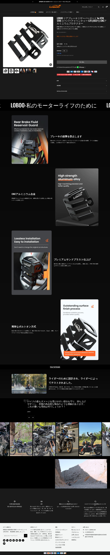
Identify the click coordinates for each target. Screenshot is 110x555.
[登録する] (25, 535)
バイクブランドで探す (66, 12)
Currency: (59, 50)
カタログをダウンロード (62, 540)
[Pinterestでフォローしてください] (13, 540)
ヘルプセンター (76, 537)
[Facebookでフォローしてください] (4, 540)
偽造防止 (74, 540)
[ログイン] (103, 7)
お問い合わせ (75, 534)
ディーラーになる (60, 542)
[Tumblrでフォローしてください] (23, 540)
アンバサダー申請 (60, 545)
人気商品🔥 (33, 12)
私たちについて (76, 529)
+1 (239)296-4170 (65, 506)
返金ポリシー (59, 534)
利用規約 (57, 532)
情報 (77, 12)
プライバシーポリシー (61, 529)
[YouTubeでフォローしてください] (17, 540)
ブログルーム (75, 532)
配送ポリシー (59, 537)
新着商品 (41, 12)
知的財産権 (58, 547)
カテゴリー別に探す (51, 12)
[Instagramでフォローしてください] (10, 540)
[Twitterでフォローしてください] (7, 540)
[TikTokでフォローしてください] (20, 540)
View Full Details (55, 367)
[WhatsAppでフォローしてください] (4, 543)
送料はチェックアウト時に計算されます (67, 46)
